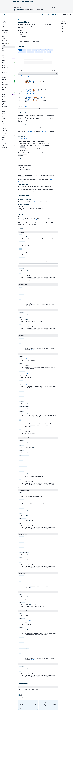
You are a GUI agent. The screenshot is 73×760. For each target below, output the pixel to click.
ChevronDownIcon (30, 131)
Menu (42, 201)
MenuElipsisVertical (45, 131)
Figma (62, 26)
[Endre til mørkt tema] (70, 14)
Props (62, 28)
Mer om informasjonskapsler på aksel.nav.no (40, 4)
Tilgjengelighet (64, 25)
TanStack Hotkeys (42, 191)
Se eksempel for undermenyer (24, 161)
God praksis (43, 14)
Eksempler (63, 21)
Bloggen (57, 14)
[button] (65, 32)
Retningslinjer (63, 23)
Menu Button (37, 201)
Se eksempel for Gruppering (23, 138)
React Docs (32, 280)
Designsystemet (50, 14)
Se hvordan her (35, 219)
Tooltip (37, 41)
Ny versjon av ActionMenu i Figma (31, 689)
